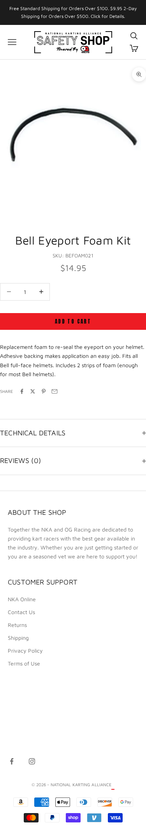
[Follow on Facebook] (12, 761)
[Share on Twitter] (33, 391)
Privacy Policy (25, 650)
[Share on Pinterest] (43, 391)
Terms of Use (24, 663)
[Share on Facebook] (22, 391)
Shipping (18, 637)
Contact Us (21, 612)
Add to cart (73, 321)
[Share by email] (54, 391)
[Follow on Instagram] (32, 761)
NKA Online (22, 599)
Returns (17, 624)
